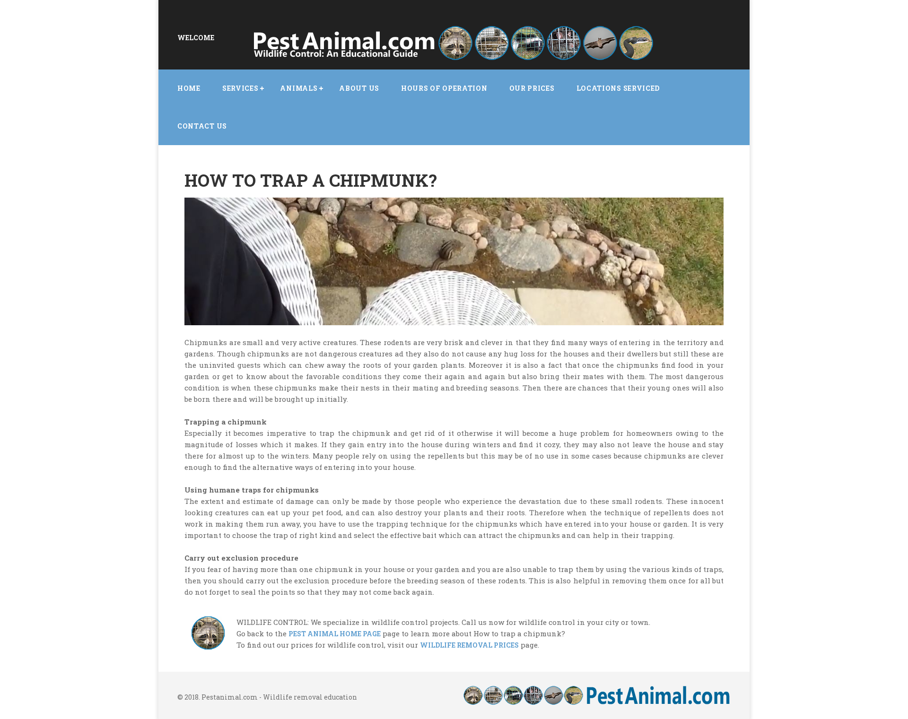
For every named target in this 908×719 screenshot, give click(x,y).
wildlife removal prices (469, 645)
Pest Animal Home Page (334, 633)
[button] (240, 88)
